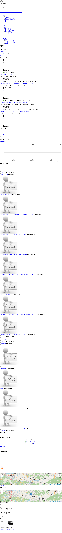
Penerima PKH (8, 28)
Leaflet (51, 484)
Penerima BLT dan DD (9, 30)
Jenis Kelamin (8, 35)
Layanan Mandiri (3, 5)
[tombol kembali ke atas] (0, 525)
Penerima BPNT (8, 29)
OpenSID (59, 484)
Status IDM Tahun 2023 (10, 42)
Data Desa (5, 27)
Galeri (3, 446)
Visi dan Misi (3, 343)
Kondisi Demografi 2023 (10, 18)
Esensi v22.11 (3, 529)
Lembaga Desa (6, 22)
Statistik (4, 34)
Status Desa (5, 39)
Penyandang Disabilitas (9, 31)
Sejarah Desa (3, 336)
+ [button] (2, 474)
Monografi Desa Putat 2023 (10, 19)
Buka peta (2, 485)
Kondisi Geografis (8, 20)
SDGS (6, 43)
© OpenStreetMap (55, 484)
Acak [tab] (4, 169)
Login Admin (11, 5)
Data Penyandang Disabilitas (6, 74)
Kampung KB (8, 26)
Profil (4, 15)
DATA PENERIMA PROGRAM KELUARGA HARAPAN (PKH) (13, 102)
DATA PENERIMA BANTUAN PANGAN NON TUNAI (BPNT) (13, 93)
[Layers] (59, 475)
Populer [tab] (4, 167)
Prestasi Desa (7, 21)
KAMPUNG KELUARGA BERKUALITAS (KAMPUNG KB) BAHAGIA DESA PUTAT (18, 111)
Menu (3, 45)
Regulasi (4, 38)
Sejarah (6, 16)
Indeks (1, 51)
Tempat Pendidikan (9, 32)
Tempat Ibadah (8, 33)
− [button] (2, 476)
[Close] (0, 507)
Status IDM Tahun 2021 (10, 40)
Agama (6, 37)
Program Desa (6, 25)
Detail (7, 502)
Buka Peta (3, 502)
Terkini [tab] (4, 166)
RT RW (6, 23)
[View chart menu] (60, 144)
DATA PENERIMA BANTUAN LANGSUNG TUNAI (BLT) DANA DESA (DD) (16, 83)
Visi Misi (7, 17)
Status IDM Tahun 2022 (10, 41)
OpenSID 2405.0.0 (10, 529)
